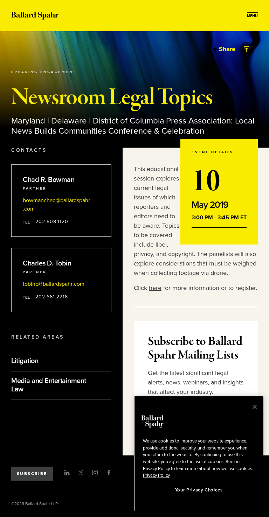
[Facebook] (109, 472)
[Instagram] (95, 472)
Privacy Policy (156, 475)
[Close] (254, 407)
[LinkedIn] (67, 472)
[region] (198, 453)
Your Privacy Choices (199, 490)
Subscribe (32, 473)
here (155, 288)
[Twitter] (81, 472)
